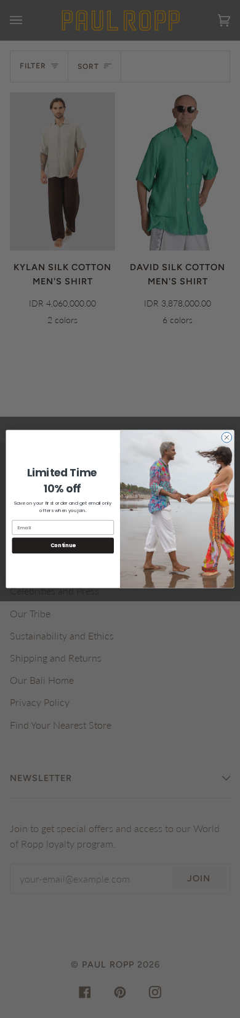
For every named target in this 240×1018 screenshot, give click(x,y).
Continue (63, 545)
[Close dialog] (227, 437)
